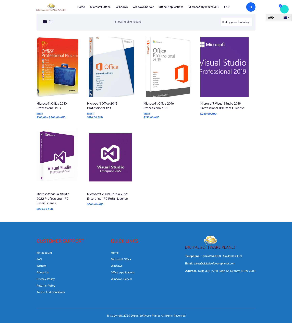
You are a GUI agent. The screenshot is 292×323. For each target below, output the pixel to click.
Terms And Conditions (50, 292)
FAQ (227, 7)
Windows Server (143, 7)
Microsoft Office (100, 7)
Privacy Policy (45, 279)
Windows (122, 7)
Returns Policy (45, 285)
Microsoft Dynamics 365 (203, 7)
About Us (42, 272)
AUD (271, 17)
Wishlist (41, 266)
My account (44, 252)
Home (81, 7)
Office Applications (171, 7)
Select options (57, 68)
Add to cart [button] (111, 68)
